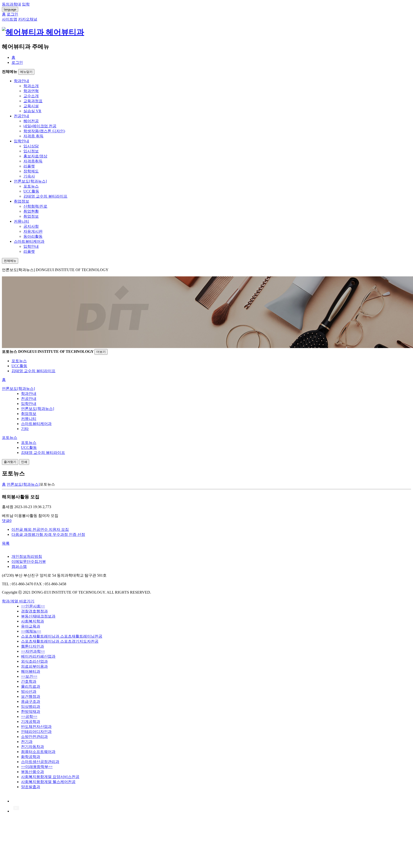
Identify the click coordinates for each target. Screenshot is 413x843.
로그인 (17, 62)
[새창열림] (16, 801)
